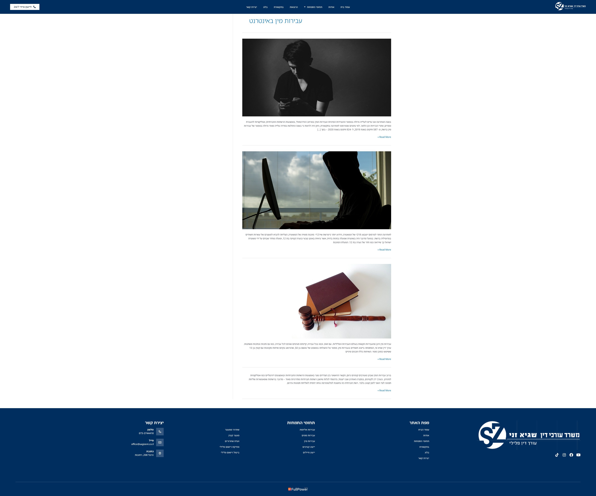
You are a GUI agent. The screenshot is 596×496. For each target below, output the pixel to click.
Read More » (384, 136)
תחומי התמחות (314, 7)
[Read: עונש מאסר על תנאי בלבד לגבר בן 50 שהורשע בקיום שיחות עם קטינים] (341, 300)
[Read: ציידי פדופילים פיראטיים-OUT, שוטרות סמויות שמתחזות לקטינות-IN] (316, 190)
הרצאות (294, 7)
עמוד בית (345, 7)
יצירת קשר (251, 7)
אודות (331, 7)
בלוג (265, 7)
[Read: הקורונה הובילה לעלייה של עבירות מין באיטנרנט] (316, 77)
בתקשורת (279, 7)
